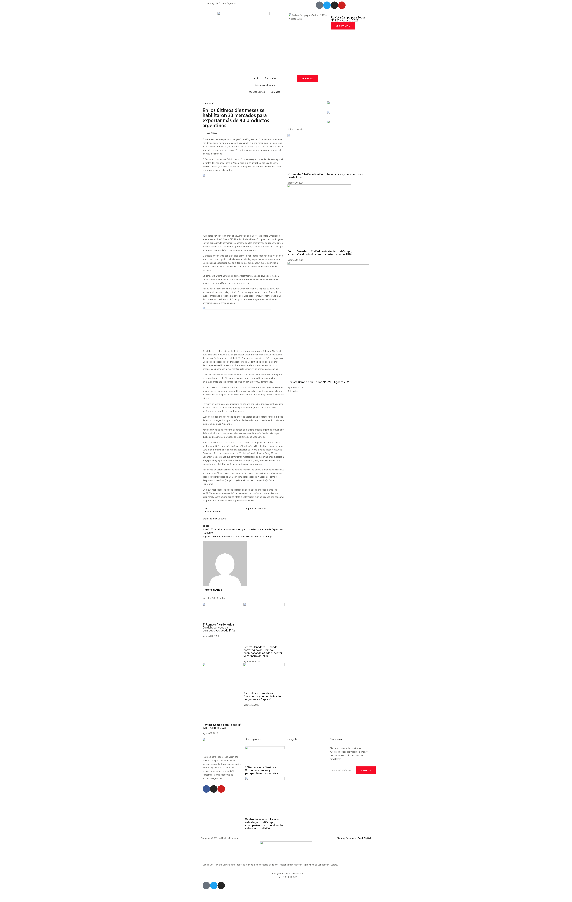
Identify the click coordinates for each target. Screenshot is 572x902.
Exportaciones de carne (214, 518)
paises (206, 525)
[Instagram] (213, 789)
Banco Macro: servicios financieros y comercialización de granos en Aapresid (263, 696)
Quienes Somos (257, 91)
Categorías (270, 78)
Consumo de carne (212, 511)
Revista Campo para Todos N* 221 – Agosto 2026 (222, 726)
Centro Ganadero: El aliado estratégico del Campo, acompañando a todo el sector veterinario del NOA (263, 651)
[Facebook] (206, 789)
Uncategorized (210, 102)
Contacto (275, 91)
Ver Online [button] (343, 25)
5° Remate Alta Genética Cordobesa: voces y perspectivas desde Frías (219, 627)
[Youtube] (221, 789)
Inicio (256, 78)
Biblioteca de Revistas (265, 84)
